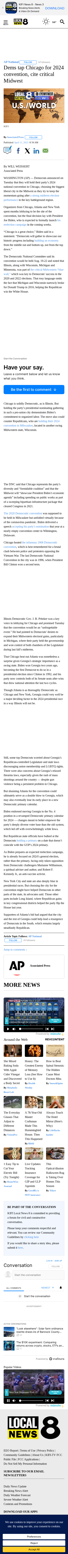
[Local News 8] (25, 21)
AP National (35, 936)
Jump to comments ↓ (15, 949)
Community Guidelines (17, 1454)
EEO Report (11, 1450)
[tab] (14, 1288)
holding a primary (27, 840)
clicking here (31, 1237)
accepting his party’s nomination (30, 526)
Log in (49, 1261)
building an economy (46, 240)
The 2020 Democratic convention (23, 513)
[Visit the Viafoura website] (56, 1358)
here (20, 1247)
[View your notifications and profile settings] (60, 1287)
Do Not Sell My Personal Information (25, 1463)
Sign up (58, 1261)
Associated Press (15, 137)
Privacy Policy (45, 1450)
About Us (37, 1454)
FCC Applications (28, 1459)
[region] (34, 1311)
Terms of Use (27, 1450)
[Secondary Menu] (8, 21)
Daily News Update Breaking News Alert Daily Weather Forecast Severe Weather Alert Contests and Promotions (18, 1495)
